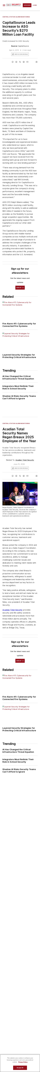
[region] (20, 1063)
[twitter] (20, 62)
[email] (27, 62)
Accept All (20, 1067)
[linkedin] (16, 62)
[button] (4, 5)
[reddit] (24, 62)
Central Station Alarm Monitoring (16, 17)
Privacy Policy (22, 1062)
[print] (36, 62)
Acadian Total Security (24, 460)
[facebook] (13, 62)
